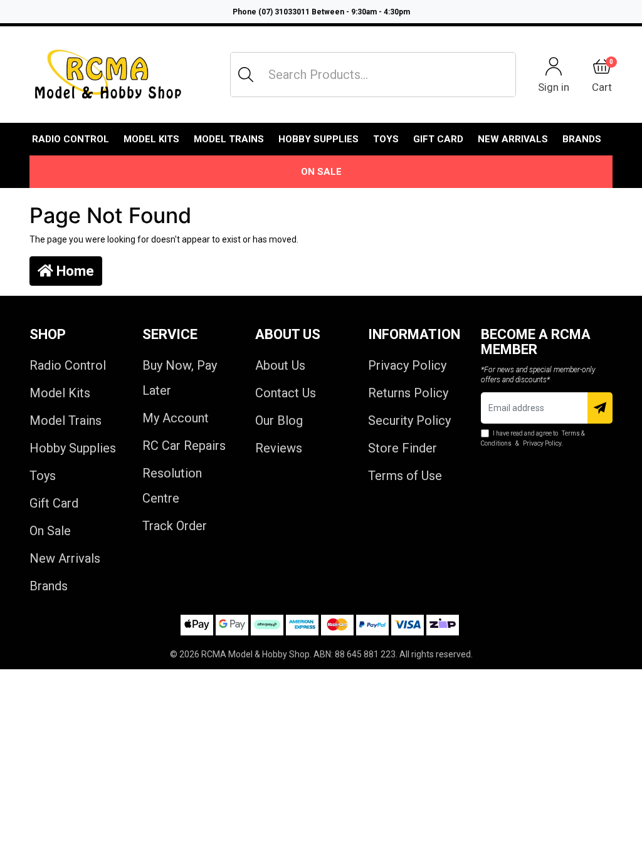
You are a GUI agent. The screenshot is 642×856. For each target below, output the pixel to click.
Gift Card (438, 139)
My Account (175, 417)
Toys (386, 139)
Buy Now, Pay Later (179, 378)
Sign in (553, 87)
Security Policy (409, 420)
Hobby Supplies (318, 139)
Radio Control (70, 139)
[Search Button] (246, 75)
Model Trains (229, 139)
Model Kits (151, 139)
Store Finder (402, 448)
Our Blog (279, 420)
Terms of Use (405, 475)
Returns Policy (408, 392)
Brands (48, 585)
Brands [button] (581, 139)
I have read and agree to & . (533, 438)
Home (73, 271)
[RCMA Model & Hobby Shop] (107, 74)
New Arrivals (513, 139)
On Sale (321, 171)
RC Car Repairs (184, 445)
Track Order (174, 525)
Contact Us (285, 392)
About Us (280, 365)
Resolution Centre (172, 486)
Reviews (278, 448)
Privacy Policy (407, 365)
